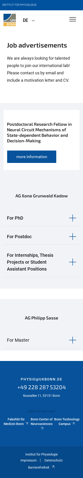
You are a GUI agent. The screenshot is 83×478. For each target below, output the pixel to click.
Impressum (29, 460)
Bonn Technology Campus (67, 421)
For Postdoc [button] (19, 236)
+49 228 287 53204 (41, 387)
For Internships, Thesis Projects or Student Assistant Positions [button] (30, 262)
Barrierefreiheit (38, 467)
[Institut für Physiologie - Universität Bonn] (9, 20)
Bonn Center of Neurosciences (42, 421)
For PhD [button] (15, 218)
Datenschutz (53, 460)
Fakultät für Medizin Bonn (14, 421)
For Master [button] (18, 340)
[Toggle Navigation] (72, 19)
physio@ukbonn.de (41, 379)
